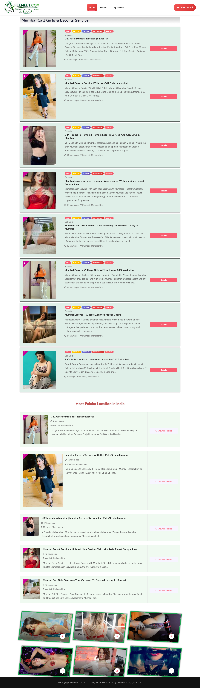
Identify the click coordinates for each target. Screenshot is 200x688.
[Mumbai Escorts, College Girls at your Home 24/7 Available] (39, 280)
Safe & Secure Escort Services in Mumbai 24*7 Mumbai (97, 359)
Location (104, 7)
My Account (118, 7)
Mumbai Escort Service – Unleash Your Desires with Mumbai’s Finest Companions (104, 182)
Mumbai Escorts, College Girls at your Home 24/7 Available (99, 270)
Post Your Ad (187, 7)
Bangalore (30, 669)
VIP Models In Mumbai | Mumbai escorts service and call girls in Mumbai (102, 136)
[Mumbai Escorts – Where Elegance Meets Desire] (39, 324)
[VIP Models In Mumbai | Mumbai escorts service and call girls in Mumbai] (39, 145)
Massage (69, 35)
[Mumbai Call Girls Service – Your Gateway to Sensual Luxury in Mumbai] (39, 235)
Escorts (68, 79)
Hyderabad (85, 669)
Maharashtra (95, 59)
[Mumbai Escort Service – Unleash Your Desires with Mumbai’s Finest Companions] (39, 190)
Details (164, 48)
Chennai (137, 669)
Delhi (81, 634)
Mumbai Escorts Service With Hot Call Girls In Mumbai (96, 83)
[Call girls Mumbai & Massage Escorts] (39, 48)
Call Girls (69, 222)
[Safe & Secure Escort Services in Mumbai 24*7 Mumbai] (39, 370)
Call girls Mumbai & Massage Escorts (86, 38)
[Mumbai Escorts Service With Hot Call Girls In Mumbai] (39, 96)
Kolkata (137, 634)
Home (92, 7)
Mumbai (85, 59)
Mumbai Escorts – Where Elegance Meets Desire (93, 314)
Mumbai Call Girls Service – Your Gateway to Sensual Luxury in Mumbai (101, 227)
